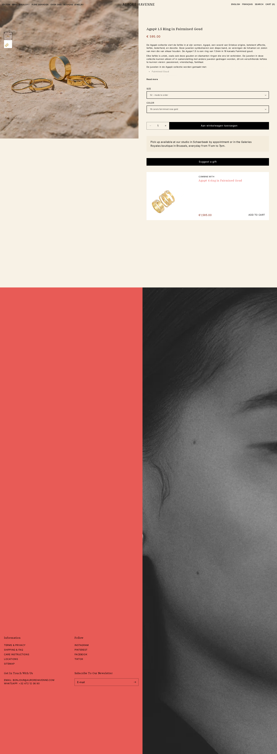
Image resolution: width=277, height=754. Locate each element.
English (235, 4)
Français (247, 4)
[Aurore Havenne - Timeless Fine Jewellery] (138, 4)
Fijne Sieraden (40, 4)
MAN (14, 4)
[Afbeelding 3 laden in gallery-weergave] (8, 36)
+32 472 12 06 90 (29, 683)
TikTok (79, 659)
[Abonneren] (134, 682)
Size (149, 88)
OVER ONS (56, 4)
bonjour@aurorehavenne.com (33, 680)
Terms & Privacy (15, 645)
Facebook (81, 654)
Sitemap (9, 663)
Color (150, 102)
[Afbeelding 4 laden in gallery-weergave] (8, 44)
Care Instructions (16, 654)
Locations (11, 659)
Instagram (82, 645)
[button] (259, 4)
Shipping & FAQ (13, 649)
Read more (152, 79)
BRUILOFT (24, 4)
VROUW (6, 4)
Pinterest (81, 649)
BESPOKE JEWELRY (73, 4)
